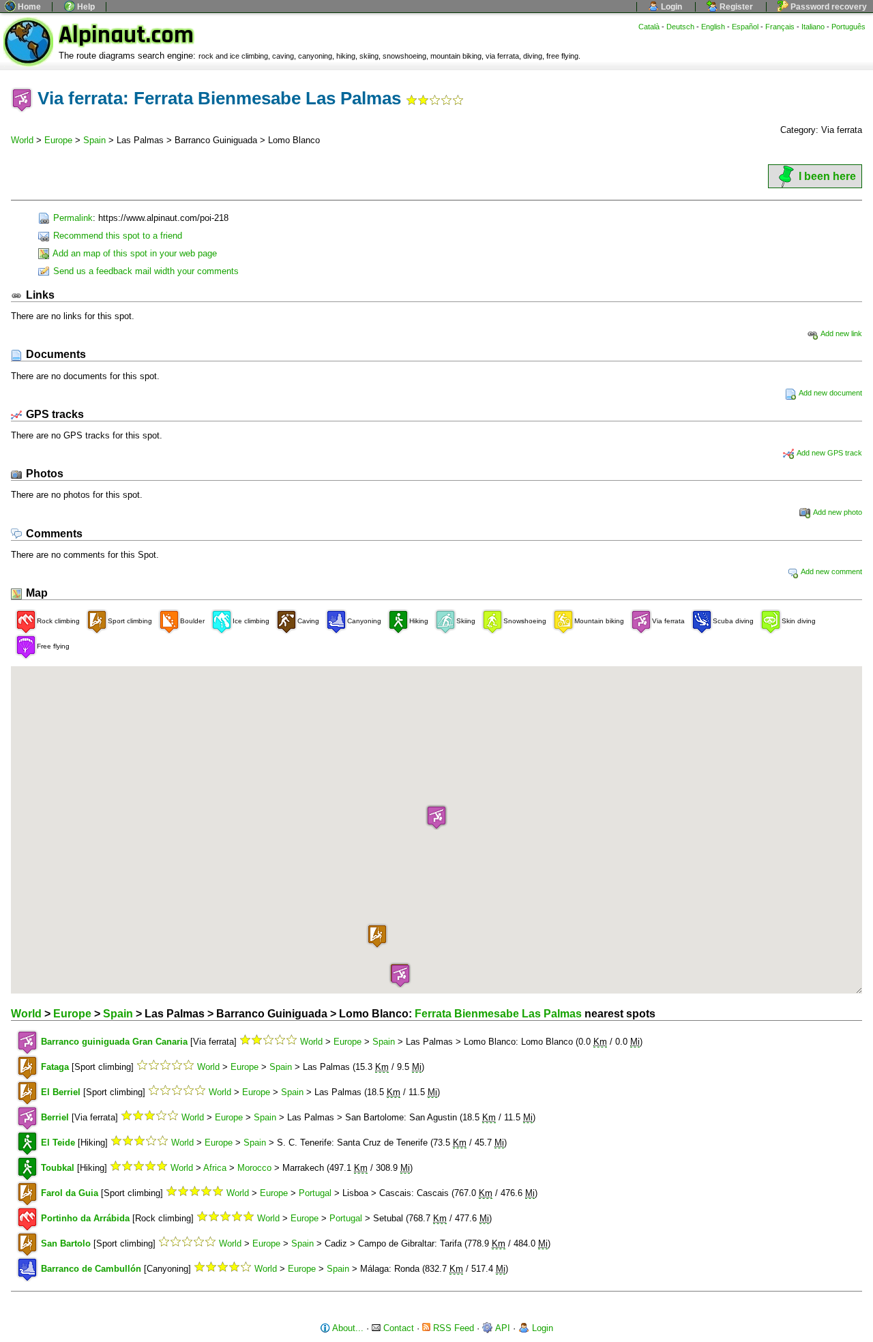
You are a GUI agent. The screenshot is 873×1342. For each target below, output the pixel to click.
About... (347, 1328)
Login (670, 7)
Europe (58, 140)
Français (780, 27)
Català (649, 27)
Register (735, 7)
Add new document (829, 393)
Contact (397, 1328)
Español (745, 27)
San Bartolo (66, 1243)
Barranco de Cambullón (91, 1269)
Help (85, 7)
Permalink (71, 218)
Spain (94, 140)
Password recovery (827, 7)
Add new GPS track (828, 453)
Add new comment (830, 571)
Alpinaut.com (126, 35)
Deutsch (680, 27)
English (713, 27)
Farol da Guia (69, 1193)
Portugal (315, 1193)
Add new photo (837, 512)
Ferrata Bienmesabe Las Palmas (498, 1013)
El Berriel (60, 1092)
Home (28, 7)
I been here (827, 176)
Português (848, 27)
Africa (214, 1168)
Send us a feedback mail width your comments (144, 271)
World (22, 140)
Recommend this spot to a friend (116, 235)
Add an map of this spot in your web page (133, 253)
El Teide (58, 1142)
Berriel (55, 1117)
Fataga (55, 1067)
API (501, 1328)
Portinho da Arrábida (85, 1218)
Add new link (840, 333)
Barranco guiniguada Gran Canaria (114, 1042)
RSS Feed (452, 1328)
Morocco (254, 1168)
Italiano (813, 27)
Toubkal (57, 1168)
